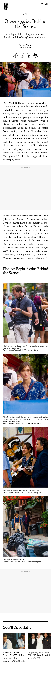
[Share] (15, 55)
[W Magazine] (5, 6)
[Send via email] (35, 55)
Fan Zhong (26, 44)
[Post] (22, 55)
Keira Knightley (29, 120)
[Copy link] (29, 55)
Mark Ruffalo (16, 103)
